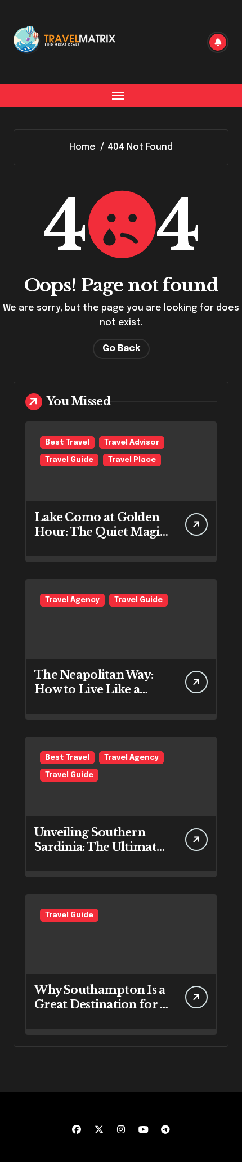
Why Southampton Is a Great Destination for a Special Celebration (100, 1004)
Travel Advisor (131, 442)
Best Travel (67, 442)
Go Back (121, 348)
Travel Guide (69, 460)
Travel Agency (72, 600)
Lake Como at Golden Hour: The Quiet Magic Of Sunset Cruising (100, 531)
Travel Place (132, 460)
